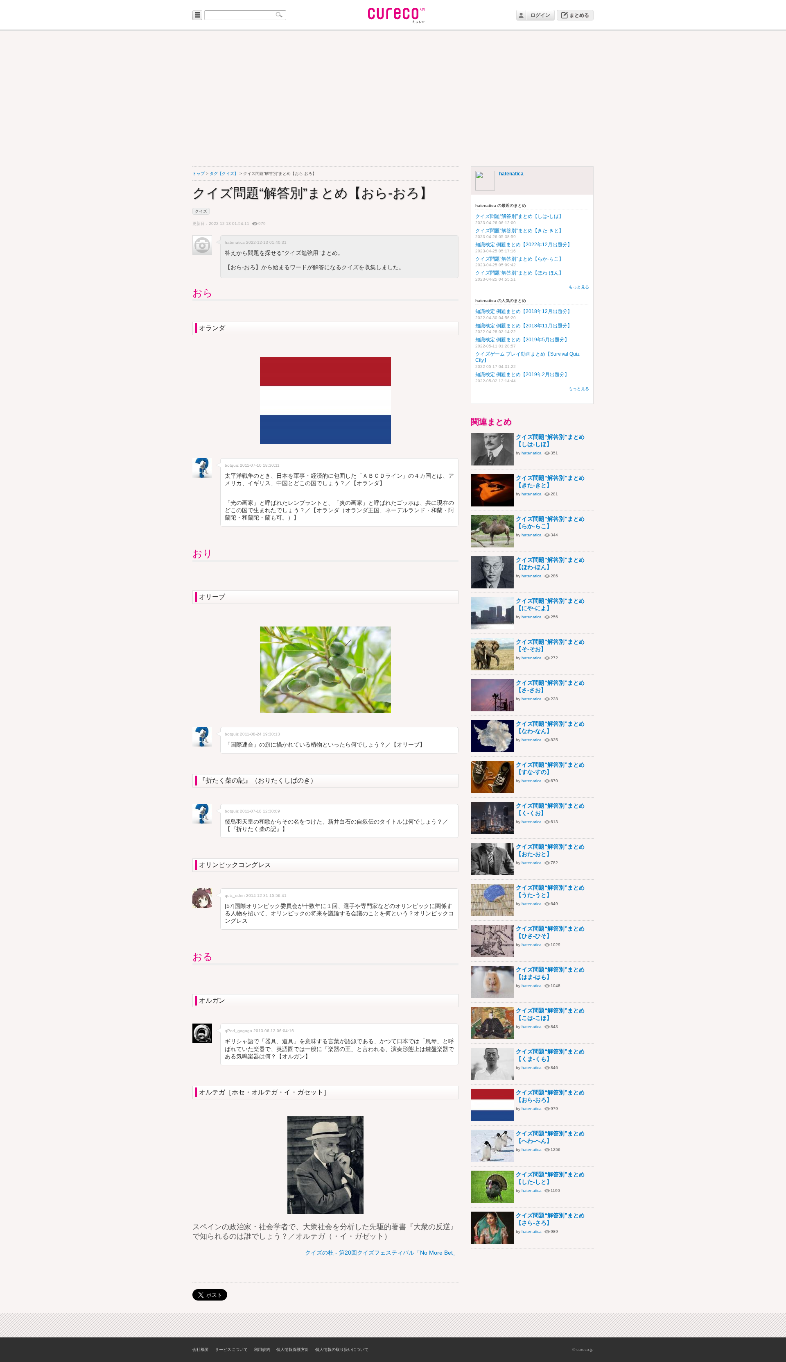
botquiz (232, 465)
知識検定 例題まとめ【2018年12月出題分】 (523, 311)
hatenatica (511, 174)
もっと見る (579, 287)
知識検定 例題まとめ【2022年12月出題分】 (523, 244)
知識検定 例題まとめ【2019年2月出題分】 (522, 374)
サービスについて (231, 1349)
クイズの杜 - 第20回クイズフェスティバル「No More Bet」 (381, 1252)
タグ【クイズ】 (224, 173)
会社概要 (200, 1349)
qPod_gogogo (238, 1030)
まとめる (579, 15)
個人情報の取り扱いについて (341, 1349)
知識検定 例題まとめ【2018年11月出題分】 (523, 326)
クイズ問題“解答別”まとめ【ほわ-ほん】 (519, 273)
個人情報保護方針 (292, 1349)
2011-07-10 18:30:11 (260, 465)
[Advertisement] (393, 98)
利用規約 (262, 1349)
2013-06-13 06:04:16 (273, 1030)
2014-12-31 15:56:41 (266, 895)
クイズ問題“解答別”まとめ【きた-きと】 (519, 231)
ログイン (540, 15)
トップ (198, 173)
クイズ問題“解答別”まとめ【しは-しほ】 (519, 216)
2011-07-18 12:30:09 (260, 811)
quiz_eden (235, 895)
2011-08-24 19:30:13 (260, 734)
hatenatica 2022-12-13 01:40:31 (256, 242)
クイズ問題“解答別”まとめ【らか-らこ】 (519, 259)
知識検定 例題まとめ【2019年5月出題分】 (522, 340)
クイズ (201, 211)
